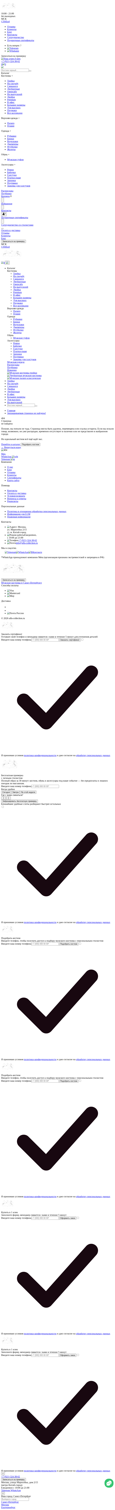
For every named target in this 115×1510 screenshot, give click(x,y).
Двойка (11, 97)
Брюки (10, 138)
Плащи (10, 126)
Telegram (6, 459)
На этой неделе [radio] (28, 792)
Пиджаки (12, 110)
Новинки (12, 370)
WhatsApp (6, 456)
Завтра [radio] (15, 792)
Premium (11, 99)
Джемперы (12, 144)
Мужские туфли (15, 159)
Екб (8, 21)
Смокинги (12, 86)
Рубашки (11, 136)
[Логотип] (8, 11)
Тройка (11, 81)
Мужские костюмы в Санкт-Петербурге (21, 583)
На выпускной (14, 94)
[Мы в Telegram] (10, 552)
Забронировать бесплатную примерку (19, 801)
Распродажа (13, 364)
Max (3, 454)
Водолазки (12, 141)
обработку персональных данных (93, 755)
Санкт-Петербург (10, 1502)
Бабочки (11, 172)
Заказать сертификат (70, 640)
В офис (11, 102)
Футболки (12, 146)
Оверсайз (12, 91)
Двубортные (13, 89)
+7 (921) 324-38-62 (10, 61)
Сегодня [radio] (6, 792)
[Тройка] (22, 373)
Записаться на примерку (13, 241)
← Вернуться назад (11, 447)
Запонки (11, 180)
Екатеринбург (8, 1507)
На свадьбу (12, 83)
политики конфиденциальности (40, 755)
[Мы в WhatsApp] (22, 552)
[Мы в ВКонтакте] (35, 552)
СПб (3, 21)
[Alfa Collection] (13, 577)
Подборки (12, 367)
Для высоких (14, 107)
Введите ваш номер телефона (16, 639)
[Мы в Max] (3, 552)
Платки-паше (14, 177)
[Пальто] (24, 378)
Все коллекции (14, 113)
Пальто (10, 123)
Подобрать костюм (30, 444)
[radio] (2, 798)
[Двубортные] (24, 375)
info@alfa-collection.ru (27, 543)
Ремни (10, 169)
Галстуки (12, 175)
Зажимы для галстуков (18, 186)
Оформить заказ (67, 1218)
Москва (5, 1504)
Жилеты (11, 149)
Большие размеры (16, 105)
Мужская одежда (15, 362)
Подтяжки (12, 183)
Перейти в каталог (11, 444)
